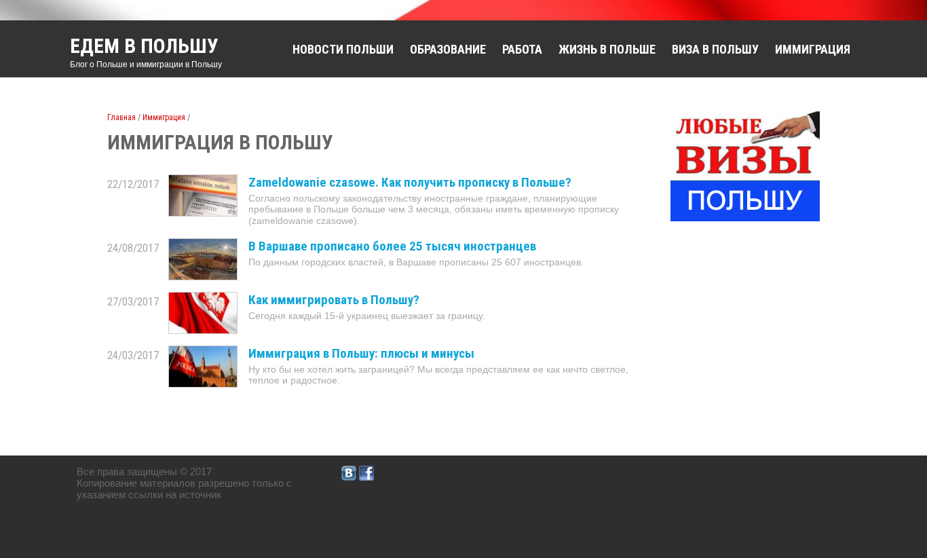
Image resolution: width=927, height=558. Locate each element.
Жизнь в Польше (607, 49)
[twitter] (348, 477)
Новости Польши (343, 49)
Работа (522, 49)
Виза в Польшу (715, 49)
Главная (121, 117)
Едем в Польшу (144, 46)
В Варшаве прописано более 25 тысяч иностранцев (392, 246)
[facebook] (366, 477)
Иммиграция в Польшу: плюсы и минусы (361, 353)
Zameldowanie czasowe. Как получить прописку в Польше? (409, 182)
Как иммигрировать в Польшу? (333, 300)
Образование (448, 49)
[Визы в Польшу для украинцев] (745, 217)
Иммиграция (812, 49)
